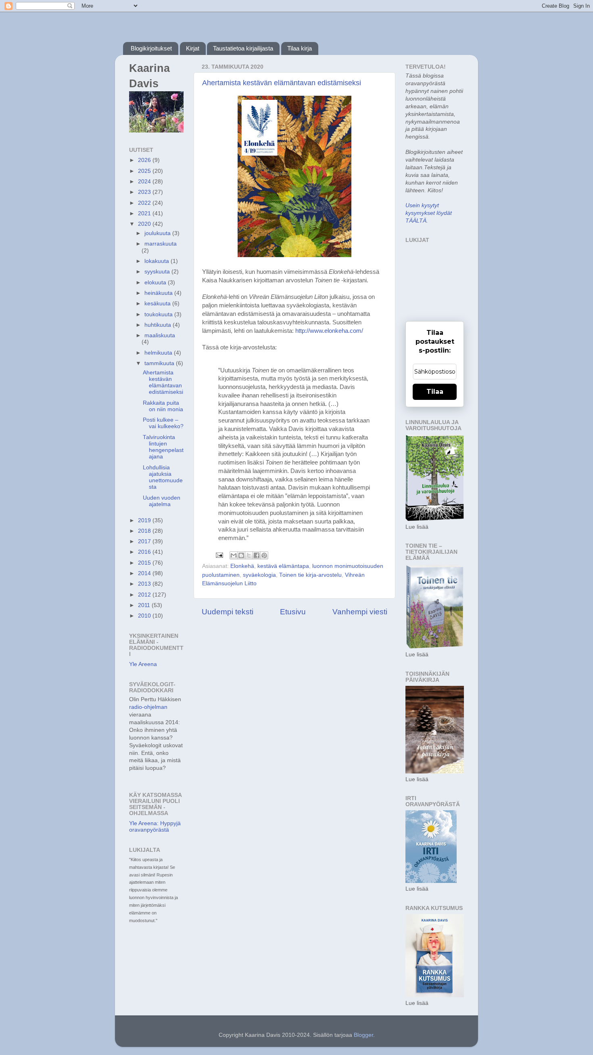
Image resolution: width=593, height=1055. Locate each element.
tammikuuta (160, 363)
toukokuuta (159, 314)
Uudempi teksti (227, 611)
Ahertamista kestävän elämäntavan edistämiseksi (281, 83)
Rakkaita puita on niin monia (163, 406)
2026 (145, 160)
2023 (145, 192)
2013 (145, 584)
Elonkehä (242, 566)
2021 (145, 213)
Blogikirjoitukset (151, 48)
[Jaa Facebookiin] (257, 555)
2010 (145, 616)
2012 (145, 595)
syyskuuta (157, 272)
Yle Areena (143, 664)
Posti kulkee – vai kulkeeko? (163, 423)
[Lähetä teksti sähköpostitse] (219, 555)
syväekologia (259, 575)
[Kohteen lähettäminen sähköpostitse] (234, 555)
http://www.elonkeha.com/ (329, 331)
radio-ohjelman (148, 707)
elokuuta (156, 283)
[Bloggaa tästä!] (241, 555)
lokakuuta (157, 261)
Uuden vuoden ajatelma (161, 501)
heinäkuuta (159, 293)
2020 (145, 224)
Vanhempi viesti (359, 611)
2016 (145, 552)
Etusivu (293, 611)
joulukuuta (158, 233)
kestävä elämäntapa (283, 566)
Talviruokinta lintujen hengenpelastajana (163, 447)
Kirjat (192, 48)
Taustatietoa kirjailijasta (243, 48)
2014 (145, 573)
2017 (145, 541)
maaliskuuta (159, 335)
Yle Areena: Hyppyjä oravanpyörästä (155, 826)
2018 (145, 531)
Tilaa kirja (299, 48)
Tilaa (434, 391)
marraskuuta (160, 244)
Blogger (363, 1035)
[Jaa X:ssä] (249, 555)
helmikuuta (159, 353)
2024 (145, 182)
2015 (145, 563)
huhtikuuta (158, 325)
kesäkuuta (158, 304)
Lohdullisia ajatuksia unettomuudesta (163, 477)
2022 (145, 203)
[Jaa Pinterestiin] (264, 555)
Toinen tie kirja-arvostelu (310, 575)
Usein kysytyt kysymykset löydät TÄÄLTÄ (428, 213)
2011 (145, 605)
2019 (145, 520)
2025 (145, 171)
